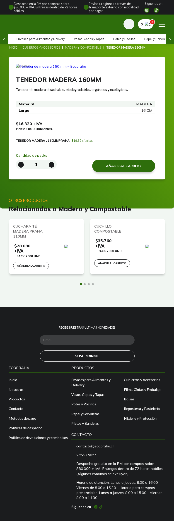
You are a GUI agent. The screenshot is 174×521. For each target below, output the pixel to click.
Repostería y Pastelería (142, 408)
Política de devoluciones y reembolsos (38, 437)
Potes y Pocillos (124, 39)
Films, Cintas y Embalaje (142, 389)
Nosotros (16, 389)
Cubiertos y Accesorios (41, 47)
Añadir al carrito (123, 166)
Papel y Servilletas (157, 39)
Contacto (16, 408)
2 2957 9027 (86, 455)
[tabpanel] (46, 246)
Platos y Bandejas (85, 423)
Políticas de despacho (25, 428)
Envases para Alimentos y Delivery (41, 39)
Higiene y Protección (140, 418)
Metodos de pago (22, 418)
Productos (17, 399)
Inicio (13, 47)
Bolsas (129, 399)
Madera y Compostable (83, 47)
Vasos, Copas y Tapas (89, 39)
